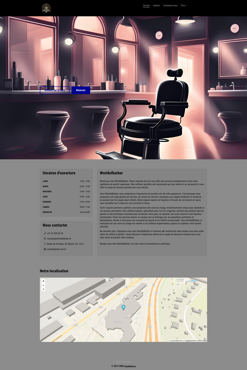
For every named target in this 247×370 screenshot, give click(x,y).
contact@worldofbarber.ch (59, 238)
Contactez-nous (170, 5)
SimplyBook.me (130, 366)
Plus (183, 5)
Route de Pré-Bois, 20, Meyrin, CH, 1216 (65, 244)
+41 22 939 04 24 (55, 233)
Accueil (146, 5)
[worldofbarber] (46, 8)
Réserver (80, 90)
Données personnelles (123, 362)
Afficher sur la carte (55, 90)
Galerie (156, 5)
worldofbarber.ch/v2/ (56, 249)
